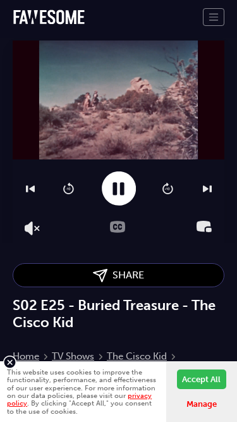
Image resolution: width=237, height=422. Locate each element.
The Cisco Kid (137, 356)
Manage (201, 404)
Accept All (201, 379)
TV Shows (73, 356)
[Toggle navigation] (213, 17)
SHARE (125, 275)
